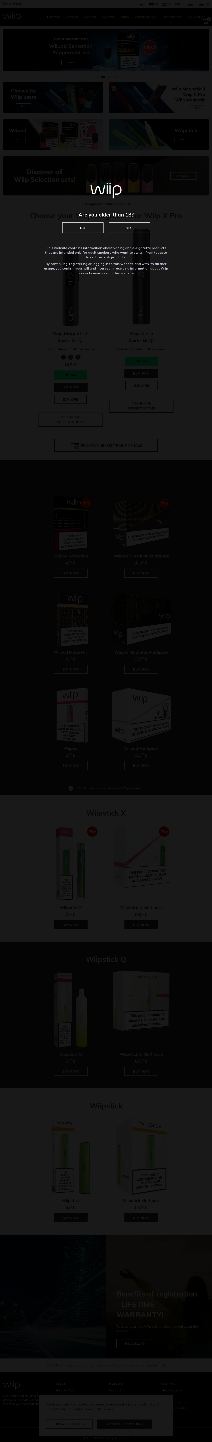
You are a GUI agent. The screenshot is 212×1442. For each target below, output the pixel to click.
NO (82, 228)
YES (129, 228)
